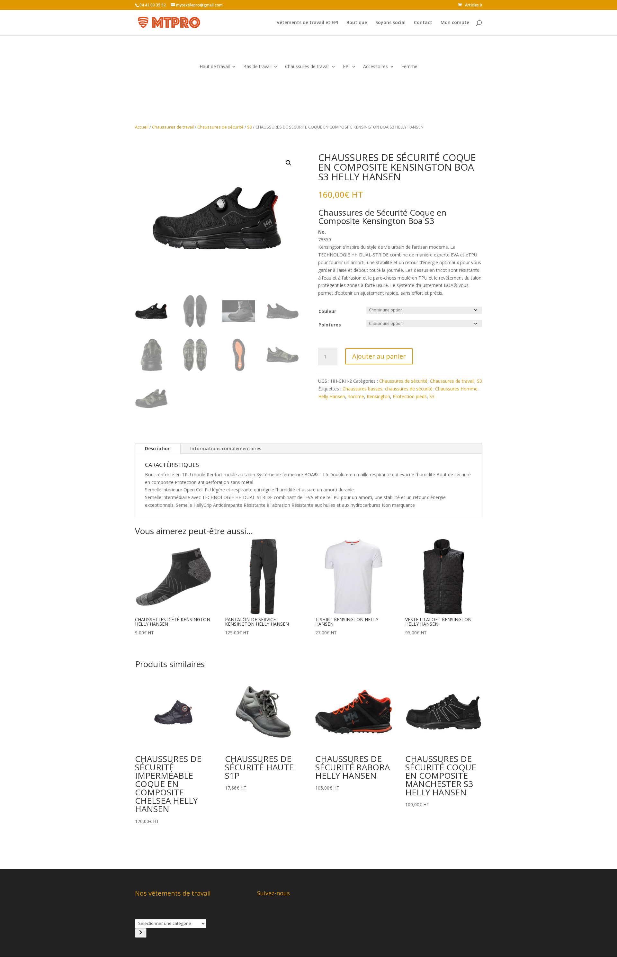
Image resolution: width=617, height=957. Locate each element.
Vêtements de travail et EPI (307, 22)
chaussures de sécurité (409, 389)
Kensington (378, 396)
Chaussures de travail (307, 66)
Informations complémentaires (225, 448)
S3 (249, 127)
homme (356, 396)
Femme (409, 66)
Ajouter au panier (379, 356)
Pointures (329, 325)
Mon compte (455, 22)
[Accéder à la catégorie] (141, 933)
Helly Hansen (331, 396)
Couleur (327, 311)
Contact (423, 22)
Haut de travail (215, 66)
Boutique (356, 22)
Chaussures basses (362, 389)
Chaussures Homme (456, 389)
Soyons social (390, 22)
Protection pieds (410, 396)
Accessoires (375, 66)
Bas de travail (257, 66)
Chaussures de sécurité (220, 127)
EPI (346, 66)
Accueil (141, 127)
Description (158, 448)
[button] (288, 163)
